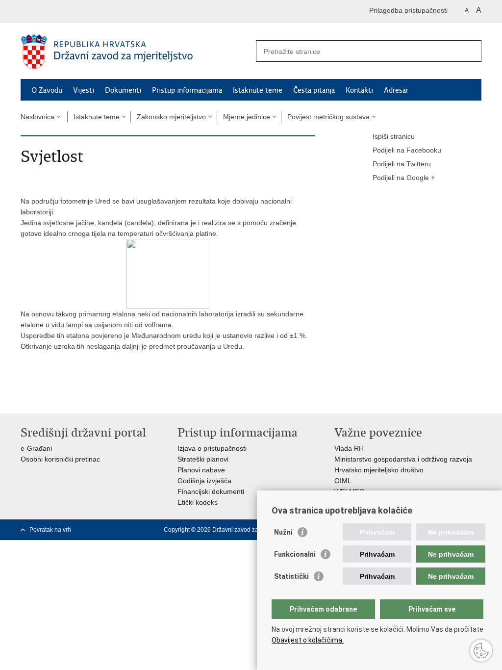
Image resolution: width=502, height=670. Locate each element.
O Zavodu (46, 90)
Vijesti (83, 90)
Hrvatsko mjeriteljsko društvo (379, 470)
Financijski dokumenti (210, 491)
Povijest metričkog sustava (328, 117)
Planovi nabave (201, 470)
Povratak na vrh (50, 529)
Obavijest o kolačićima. (308, 640)
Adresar (396, 90)
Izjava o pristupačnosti (212, 448)
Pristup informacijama (187, 90)
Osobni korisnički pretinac (60, 459)
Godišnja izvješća (204, 481)
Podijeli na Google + (404, 177)
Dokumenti (123, 90)
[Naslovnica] (136, 51)
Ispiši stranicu (394, 136)
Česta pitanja (314, 90)
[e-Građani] (62, 11)
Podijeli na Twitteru (402, 164)
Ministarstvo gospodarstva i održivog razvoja (403, 459)
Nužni (283, 532)
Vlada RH (349, 448)
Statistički (291, 576)
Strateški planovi (202, 459)
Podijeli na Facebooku (407, 150)
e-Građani (36, 448)
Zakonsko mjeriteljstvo (171, 117)
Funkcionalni (295, 554)
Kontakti (359, 90)
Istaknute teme (257, 90)
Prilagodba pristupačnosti (408, 10)
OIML (342, 481)
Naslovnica (37, 117)
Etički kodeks (197, 502)
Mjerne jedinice (246, 117)
